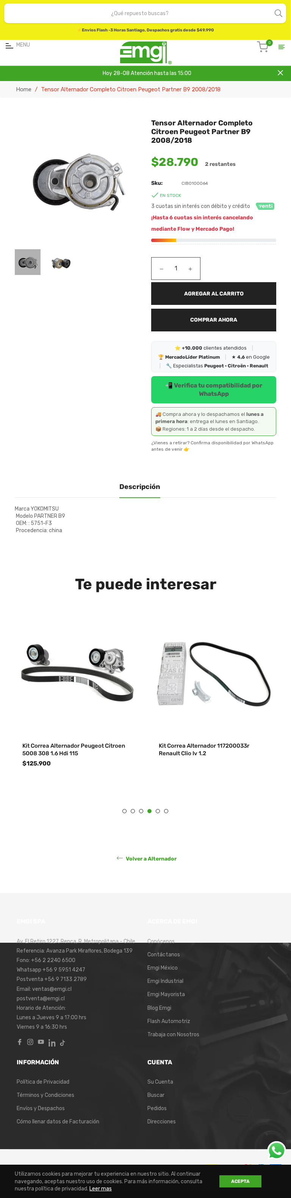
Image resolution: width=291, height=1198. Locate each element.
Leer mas (100, 1189)
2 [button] (133, 811)
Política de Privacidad (43, 1082)
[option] (77, 709)
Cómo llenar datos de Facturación (58, 1121)
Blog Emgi (159, 1008)
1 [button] (124, 811)
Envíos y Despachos (41, 1108)
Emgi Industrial (165, 981)
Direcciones (161, 1121)
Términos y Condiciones (45, 1095)
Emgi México (162, 968)
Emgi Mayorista (166, 994)
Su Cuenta (160, 1082)
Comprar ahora (213, 320)
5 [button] (158, 811)
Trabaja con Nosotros (173, 1034)
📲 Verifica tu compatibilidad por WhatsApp (213, 389)
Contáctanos (163, 954)
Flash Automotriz (168, 1021)
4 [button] (149, 811)
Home (23, 89)
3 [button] (141, 811)
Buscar (155, 1095)
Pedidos (157, 1108)
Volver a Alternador (151, 859)
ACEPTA (240, 1181)
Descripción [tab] (139, 487)
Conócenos (161, 941)
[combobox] (140, 13)
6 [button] (166, 811)
